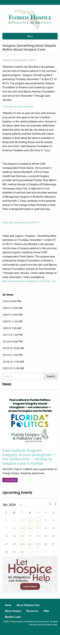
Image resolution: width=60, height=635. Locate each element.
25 (37, 544)
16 (22, 536)
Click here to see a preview (17, 106)
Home (8, 605)
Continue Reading (10, 480)
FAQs (46, 610)
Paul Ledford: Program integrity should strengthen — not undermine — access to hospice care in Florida (29, 457)
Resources (32, 610)
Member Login (13, 616)
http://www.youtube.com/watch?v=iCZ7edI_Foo (29, 281)
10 (29, 528)
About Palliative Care (28, 605)
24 (29, 544)
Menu (30, 36)
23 (22, 544)
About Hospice (13, 610)
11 (37, 528)
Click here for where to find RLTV (21, 222)
